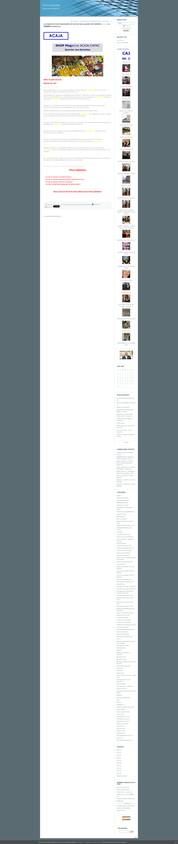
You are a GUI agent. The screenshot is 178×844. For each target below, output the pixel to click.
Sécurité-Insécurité (121, 688)
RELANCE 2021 (121, 657)
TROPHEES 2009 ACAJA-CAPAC (126, 319)
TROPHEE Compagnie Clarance (126, 173)
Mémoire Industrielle (122, 632)
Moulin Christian (121, 471)
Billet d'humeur (120, 516)
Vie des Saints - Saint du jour (124, 792)
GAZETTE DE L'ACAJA (122, 615)
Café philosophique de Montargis (125, 798)
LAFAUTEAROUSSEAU (123, 789)
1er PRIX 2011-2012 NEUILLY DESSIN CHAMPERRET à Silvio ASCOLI (126, 212)
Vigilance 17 (119, 738)
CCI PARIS (119, 532)
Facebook (96, 204)
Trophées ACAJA (121, 733)
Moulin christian (120, 461)
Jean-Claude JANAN (126, 280)
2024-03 (119, 771)
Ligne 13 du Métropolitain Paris (125, 629)
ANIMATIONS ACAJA (122, 503)
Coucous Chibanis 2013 (126, 149)
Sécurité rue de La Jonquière (124, 686)
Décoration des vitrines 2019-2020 (126, 589)
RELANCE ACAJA (121, 659)
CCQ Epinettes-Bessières (123, 534)
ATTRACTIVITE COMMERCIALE (125, 512)
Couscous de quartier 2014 (124, 579)
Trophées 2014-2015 (122, 723)
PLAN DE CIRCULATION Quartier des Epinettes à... (124, 463)
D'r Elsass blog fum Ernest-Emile (125, 806)
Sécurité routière (121, 684)
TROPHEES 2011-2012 (123, 716)
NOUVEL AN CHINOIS (122, 634)
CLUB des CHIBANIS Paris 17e (125, 548)
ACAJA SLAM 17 (126, 331)
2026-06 (119, 750)
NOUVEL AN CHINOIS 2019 (124, 636)
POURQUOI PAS (121, 648)
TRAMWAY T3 (120, 705)
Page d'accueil (84, 21)
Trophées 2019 (120, 731)
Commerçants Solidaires (123, 553)
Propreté (118, 650)
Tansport (118, 702)
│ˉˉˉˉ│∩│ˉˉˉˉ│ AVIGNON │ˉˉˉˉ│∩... (125, 803)
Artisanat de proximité (122, 505)
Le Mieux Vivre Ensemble (123, 620)
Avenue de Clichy (121, 514)
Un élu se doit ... (121, 423)
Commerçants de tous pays (124, 550)
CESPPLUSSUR (121, 543)
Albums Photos (123, 49)
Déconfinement (120, 584)
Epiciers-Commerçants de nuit (124, 613)
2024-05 (119, 768)
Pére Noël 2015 (126, 74)
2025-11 (119, 758)
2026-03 (119, 755)
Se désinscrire (127, 28)
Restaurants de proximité (123, 666)
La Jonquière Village (122, 617)
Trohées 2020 (120, 714)
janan (118, 475)
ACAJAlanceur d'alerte (122, 500)
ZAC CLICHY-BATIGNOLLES (124, 740)
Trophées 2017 (120, 726)
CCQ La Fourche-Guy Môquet (124, 537)
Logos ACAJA (126, 62)
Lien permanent (77, 204)
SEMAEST (119, 695)
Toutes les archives (122, 776)
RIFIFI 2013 (119, 670)
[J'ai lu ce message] (176, 842)
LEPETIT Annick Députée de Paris (125, 625)
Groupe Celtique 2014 (126, 86)
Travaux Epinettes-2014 (126, 125)
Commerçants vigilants (122, 555)
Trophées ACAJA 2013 (126, 137)
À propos (126, 442)
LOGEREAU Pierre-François (124, 457)
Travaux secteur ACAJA (123, 712)
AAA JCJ (118, 495)
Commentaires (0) (86, 204)
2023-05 (119, 773)
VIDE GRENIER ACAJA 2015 (124, 735)
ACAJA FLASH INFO (122, 498)
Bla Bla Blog (119, 801)
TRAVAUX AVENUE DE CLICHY (125, 707)
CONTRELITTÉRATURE (123, 808)
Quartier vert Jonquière (123, 407)
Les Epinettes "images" (122, 627)
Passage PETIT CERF (122, 645)
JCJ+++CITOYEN (51, 5)
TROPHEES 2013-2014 (123, 721)
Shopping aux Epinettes (123, 697)
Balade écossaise (126, 186)
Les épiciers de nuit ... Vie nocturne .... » (100, 21)
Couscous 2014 (126, 98)
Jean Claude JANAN (122, 42)
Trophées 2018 (120, 728)
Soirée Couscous (126, 292)
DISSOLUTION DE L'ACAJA (124, 458)
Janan (118, 467)
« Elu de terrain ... (74, 21)
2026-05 (119, 752)
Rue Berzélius (120, 673)
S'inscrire (127, 25)
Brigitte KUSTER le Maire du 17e (125, 525)
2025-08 (119, 760)
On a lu (118, 639)
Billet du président (121, 519)
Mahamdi (119, 480)
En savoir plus (123, 842)
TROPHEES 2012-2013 (123, 719)
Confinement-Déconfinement (124, 562)
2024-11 (119, 765)
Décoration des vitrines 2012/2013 (126, 586)
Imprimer (49, 207)
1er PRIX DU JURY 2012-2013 (126, 161)
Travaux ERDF (120, 709)
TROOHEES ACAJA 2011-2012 (126, 198)
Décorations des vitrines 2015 (124, 606)
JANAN (118, 452)
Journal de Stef (120, 810)
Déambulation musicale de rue (125, 581)
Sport (117, 700)
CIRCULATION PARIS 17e (123, 546)
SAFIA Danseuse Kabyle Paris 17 (126, 240)
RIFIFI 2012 (119, 668)
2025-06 (119, 763)
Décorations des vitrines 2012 (124, 595)
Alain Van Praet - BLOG (122, 787)
